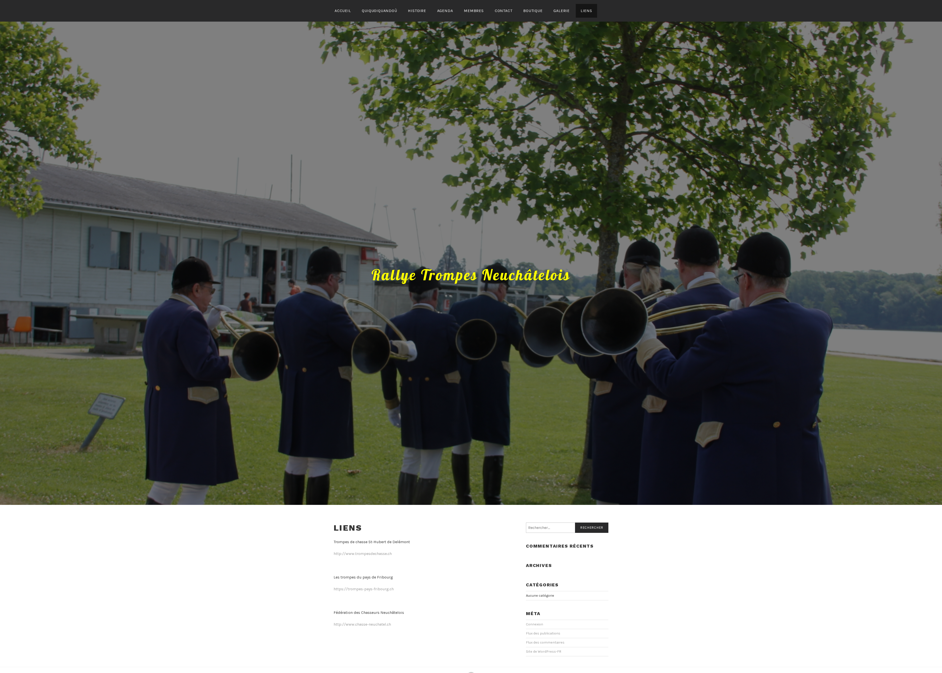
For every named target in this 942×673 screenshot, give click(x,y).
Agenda (445, 10)
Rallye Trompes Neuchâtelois (471, 275)
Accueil (343, 10)
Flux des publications (543, 633)
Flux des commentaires (545, 642)
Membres (474, 10)
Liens (586, 10)
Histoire (417, 10)
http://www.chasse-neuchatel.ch (362, 624)
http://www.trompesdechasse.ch (363, 553)
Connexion (534, 624)
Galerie (561, 10)
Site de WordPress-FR (543, 651)
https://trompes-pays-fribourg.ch (364, 589)
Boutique (532, 10)
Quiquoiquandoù (379, 10)
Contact (503, 10)
